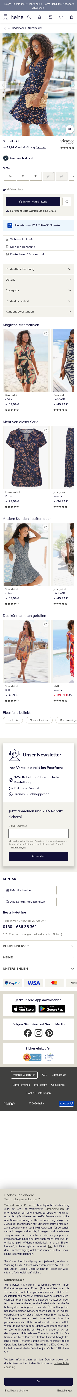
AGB (44, 1074)
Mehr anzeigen (18, 847)
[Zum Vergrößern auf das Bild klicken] (70, 129)
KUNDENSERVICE (17, 946)
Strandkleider (34, 28)
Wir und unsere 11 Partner (20, 1205)
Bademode (18, 28)
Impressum (40, 1084)
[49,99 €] (26, 651)
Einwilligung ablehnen (16, 1390)
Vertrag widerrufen (24, 1074)
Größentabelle (15, 189)
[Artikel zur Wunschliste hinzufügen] (66, 201)
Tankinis (12, 720)
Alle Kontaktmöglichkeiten (27, 901)
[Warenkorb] (71, 17)
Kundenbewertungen (20, 311)
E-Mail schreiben (19, 891)
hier (50, 1246)
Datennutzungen (54, 1209)
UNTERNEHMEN (15, 968)
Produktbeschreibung (20, 269)
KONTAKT (10, 879)
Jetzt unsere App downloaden (38, 1000)
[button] (5, 17)
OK (38, 1381)
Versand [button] (41, 147)
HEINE (8, 957)
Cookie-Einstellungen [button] (39, 1093)
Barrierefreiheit (21, 1084)
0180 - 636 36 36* (19, 926)
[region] (38, 1293)
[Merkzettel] (61, 17)
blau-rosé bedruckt (21, 158)
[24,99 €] (26, 457)
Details (10, 279)
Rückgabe (12, 290)
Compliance (58, 1084)
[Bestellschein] (50, 17)
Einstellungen (65, 1390)
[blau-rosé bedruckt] (6, 158)
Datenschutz (59, 1074)
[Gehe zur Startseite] (17, 17)
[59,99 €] (26, 360)
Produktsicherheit (17, 301)
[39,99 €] (26, 554)
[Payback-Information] (66, 1104)
